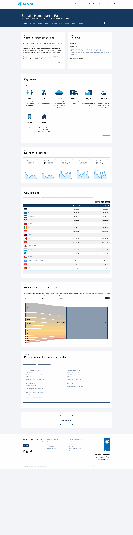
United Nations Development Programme (38, 466)
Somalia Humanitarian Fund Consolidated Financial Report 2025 (86, 51)
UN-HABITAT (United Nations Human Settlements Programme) (35, 384)
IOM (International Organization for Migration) (34, 375)
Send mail (26, 445)
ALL (44, 363)
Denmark (30, 223)
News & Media (92, 4)
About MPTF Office (51, 448)
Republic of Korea (32, 245)
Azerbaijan (30, 264)
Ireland (29, 227)
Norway (29, 231)
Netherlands (31, 216)
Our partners (50, 442)
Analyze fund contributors (75, 439)
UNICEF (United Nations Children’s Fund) (75, 375)
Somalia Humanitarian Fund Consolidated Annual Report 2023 (86, 49)
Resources (101, 4)
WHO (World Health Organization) (75, 386)
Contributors (50, 444)
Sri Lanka (30, 267)
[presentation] (26, 23)
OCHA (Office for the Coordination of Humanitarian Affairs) (35, 380)
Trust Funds (75, 4)
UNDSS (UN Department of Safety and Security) (35, 393)
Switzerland (30, 242)
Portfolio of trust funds (52, 439)
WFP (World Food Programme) (74, 384)
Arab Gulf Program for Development (36, 260)
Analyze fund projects (74, 442)
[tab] (26, 23)
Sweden (30, 212)
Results (71, 450)
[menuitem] (107, 23)
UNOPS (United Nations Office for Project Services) (75, 380)
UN (29, 363)
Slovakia (30, 256)
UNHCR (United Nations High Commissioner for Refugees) (74, 371)
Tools (107, 22)
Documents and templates (75, 448)
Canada (29, 238)
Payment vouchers (73, 444)
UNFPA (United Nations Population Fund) (34, 397)
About (108, 4)
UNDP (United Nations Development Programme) (34, 389)
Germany (30, 209)
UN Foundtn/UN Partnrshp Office (36, 253)
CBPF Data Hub (38, 59)
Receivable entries (73, 446)
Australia (30, 234)
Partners (83, 4)
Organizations (50, 446)
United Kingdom (32, 220)
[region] (66, 323)
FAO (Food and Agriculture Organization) (32, 371)
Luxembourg (31, 249)
